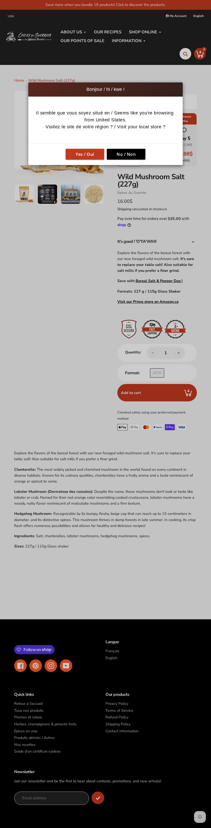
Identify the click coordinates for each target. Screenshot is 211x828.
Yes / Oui (85, 154)
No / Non (126, 154)
